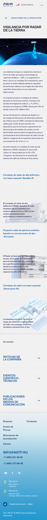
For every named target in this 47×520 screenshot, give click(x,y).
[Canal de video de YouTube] (5, 473)
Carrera (7, 443)
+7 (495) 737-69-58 (13, 463)
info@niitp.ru (15, 452)
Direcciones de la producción (10, 437)
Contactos (32, 421)
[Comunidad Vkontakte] (19, 473)
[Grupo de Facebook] (12, 473)
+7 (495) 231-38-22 (13, 457)
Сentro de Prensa (8, 428)
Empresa (7, 421)
